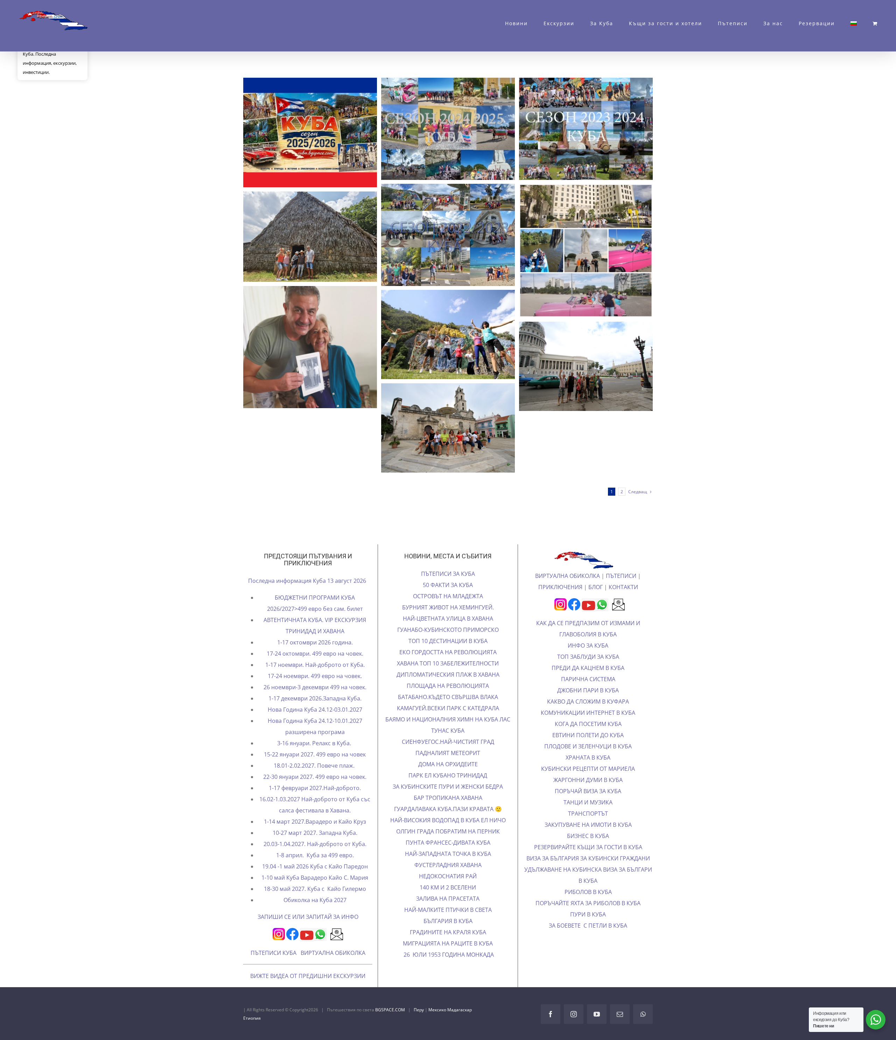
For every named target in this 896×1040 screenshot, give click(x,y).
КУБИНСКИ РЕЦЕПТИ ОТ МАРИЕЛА (588, 769)
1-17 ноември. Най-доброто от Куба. (315, 665)
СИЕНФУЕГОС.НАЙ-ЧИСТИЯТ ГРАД (448, 742)
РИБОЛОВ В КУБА (588, 892)
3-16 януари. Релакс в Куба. (314, 743)
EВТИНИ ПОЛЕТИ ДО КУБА (588, 735)
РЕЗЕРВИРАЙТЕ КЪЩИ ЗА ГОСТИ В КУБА (588, 847)
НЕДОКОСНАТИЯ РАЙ (448, 876)
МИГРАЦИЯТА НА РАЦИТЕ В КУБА (448, 943)
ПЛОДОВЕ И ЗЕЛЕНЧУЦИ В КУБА (588, 746)
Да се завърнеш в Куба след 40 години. (297, 347)
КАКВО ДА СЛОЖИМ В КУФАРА (588, 701)
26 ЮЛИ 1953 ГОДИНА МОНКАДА (448, 954)
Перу (419, 1010)
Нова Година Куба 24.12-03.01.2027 (315, 709)
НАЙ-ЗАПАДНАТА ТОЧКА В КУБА (448, 854)
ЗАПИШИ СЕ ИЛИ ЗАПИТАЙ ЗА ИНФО (308, 917)
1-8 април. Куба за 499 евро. (315, 855)
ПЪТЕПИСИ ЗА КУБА (448, 574)
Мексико (437, 1010)
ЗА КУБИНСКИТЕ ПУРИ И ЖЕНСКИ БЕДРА (448, 786)
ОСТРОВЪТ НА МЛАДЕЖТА (448, 596)
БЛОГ (595, 587)
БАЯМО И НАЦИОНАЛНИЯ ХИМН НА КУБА (442, 719)
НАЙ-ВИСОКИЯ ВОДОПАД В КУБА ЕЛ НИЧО (448, 820)
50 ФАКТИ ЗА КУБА (448, 585)
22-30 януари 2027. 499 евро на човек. (314, 777)
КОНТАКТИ (623, 587)
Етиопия (252, 1018)
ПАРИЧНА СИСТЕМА (588, 679)
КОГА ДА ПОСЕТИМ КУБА (588, 724)
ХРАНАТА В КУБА (588, 757)
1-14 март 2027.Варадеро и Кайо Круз (315, 821)
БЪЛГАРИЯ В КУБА (448, 921)
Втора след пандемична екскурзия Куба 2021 (297, 236)
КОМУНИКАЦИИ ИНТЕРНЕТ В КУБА (588, 713)
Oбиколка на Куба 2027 (315, 900)
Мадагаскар (459, 1010)
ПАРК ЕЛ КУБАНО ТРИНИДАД (447, 775)
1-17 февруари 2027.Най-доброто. (315, 788)
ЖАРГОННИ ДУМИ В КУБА (588, 780)
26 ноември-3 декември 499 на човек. (315, 687)
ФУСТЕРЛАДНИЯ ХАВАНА (448, 865)
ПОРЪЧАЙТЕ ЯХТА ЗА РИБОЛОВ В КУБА (588, 903)
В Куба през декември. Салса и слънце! (572, 366)
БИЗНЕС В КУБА (588, 836)
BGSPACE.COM (390, 1010)
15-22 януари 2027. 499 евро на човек (315, 754)
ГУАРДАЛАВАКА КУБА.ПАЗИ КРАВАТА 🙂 (448, 809)
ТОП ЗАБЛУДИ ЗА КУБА (588, 657)
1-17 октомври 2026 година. (315, 642)
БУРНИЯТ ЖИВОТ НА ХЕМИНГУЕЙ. (448, 607)
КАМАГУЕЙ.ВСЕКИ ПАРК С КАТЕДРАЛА (448, 708)
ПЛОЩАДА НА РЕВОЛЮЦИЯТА (448, 686)
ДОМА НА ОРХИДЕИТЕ (448, 764)
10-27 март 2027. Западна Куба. (315, 833)
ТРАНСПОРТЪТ (588, 813)
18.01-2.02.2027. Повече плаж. (315, 765)
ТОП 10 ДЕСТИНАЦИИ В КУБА (448, 641)
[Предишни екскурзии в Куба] (310, 132)
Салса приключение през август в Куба (435, 428)
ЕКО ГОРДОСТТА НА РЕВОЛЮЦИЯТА (448, 652)
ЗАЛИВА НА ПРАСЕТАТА (447, 898)
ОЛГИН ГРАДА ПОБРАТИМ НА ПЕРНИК (448, 831)
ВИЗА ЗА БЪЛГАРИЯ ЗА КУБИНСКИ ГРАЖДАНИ (588, 858)
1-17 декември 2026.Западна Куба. (315, 698)
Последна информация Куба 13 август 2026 (308, 581)
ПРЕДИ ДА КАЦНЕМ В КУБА (588, 668)
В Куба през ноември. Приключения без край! (435, 334)
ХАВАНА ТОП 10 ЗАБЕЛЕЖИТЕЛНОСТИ (448, 663)
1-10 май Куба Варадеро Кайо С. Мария (314, 877)
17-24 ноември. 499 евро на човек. (315, 676)
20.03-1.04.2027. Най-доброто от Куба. (315, 844)
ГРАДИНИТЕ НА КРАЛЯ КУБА (448, 932)
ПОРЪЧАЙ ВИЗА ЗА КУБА (588, 791)
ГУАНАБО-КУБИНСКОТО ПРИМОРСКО (448, 630)
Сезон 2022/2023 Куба (435, 234)
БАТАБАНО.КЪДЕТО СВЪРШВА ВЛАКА (448, 697)
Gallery (322, 132)
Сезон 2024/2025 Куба (435, 128)
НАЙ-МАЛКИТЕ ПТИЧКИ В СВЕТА (448, 910)
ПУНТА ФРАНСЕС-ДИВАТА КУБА (448, 842)
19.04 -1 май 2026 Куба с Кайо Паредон (315, 866)
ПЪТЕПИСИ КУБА (273, 953)
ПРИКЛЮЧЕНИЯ (560, 587)
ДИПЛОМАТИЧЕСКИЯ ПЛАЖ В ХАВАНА (448, 674)
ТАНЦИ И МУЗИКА (588, 802)
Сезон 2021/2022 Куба (572, 250)
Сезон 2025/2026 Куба (297, 132)
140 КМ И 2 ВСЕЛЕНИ (448, 887)
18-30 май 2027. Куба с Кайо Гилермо (315, 889)
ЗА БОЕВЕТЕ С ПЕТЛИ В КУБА (588, 925)
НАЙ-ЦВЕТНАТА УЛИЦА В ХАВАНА (448, 618)
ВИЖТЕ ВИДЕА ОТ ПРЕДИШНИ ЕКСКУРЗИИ (307, 976)
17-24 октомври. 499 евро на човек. (315, 653)
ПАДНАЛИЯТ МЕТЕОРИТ (447, 753)
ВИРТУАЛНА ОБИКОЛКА (333, 953)
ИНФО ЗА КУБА (588, 645)
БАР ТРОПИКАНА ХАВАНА (448, 798)
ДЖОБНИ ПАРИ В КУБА (588, 690)
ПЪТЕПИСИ (621, 576)
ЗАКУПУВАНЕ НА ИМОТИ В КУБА (588, 825)
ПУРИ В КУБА (588, 914)
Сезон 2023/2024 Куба (572, 128)
